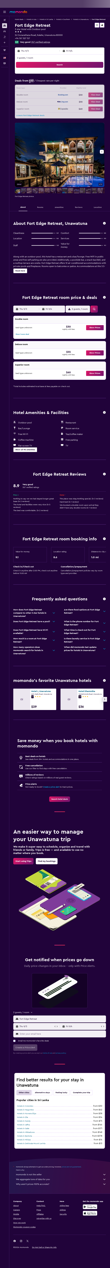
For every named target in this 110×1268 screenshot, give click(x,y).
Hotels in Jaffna (23, 1125)
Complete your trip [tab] (81, 1093)
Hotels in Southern (63, 19)
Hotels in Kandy (24, 1121)
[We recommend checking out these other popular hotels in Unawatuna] (104, 680)
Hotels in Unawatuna (81, 19)
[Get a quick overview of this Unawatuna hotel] (104, 223)
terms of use (47, 1053)
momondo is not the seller (29, 1174)
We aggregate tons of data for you (33, 1179)
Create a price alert (51, 787)
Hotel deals (19, 19)
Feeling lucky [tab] (61, 1093)
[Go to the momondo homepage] (18, 11)
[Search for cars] (4, 31)
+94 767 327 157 (22, 38)
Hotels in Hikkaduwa (25, 1132)
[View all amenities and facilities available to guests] (104, 412)
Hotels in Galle (23, 1129)
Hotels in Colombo (25, 1106)
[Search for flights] (4, 20)
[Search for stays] (4, 25)
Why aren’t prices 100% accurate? (32, 1184)
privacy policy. (61, 1053)
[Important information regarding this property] (104, 539)
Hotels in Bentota (24, 1136)
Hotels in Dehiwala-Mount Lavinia (31, 1143)
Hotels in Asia (31, 19)
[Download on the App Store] (90, 1213)
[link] (59, 799)
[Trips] (4, 50)
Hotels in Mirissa (24, 1140)
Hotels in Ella (22, 1117)
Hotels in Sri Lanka (46, 19)
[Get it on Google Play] (90, 1206)
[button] (5, 12)
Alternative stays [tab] (42, 1093)
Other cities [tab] (24, 1093)
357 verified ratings (40, 42)
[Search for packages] (4, 37)
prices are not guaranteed (71, 1167)
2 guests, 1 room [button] (25, 58)
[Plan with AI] (4, 42)
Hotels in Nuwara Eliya (26, 1114)
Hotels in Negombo (25, 1110)
